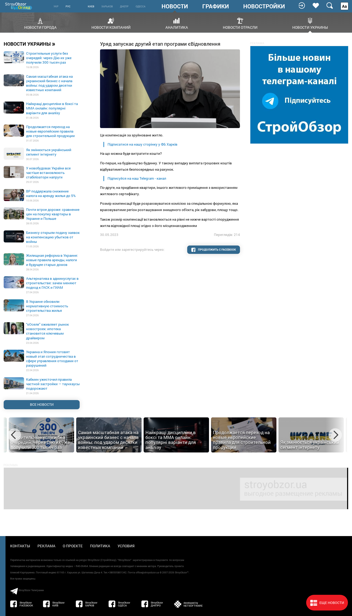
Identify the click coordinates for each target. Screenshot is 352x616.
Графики (215, 6)
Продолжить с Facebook (216, 249)
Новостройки (264, 6)
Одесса (140, 6)
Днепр (124, 6)
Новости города (40, 27)
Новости (175, 6)
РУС (68, 6)
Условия (126, 545)
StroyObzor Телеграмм (31, 590)
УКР (56, 6)
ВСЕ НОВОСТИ (42, 404)
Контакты (20, 545)
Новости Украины (310, 27)
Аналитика (176, 27)
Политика (100, 545)
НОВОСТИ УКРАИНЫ (29, 43)
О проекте (73, 545)
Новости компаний (111, 27)
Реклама (46, 545)
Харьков (107, 6)
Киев (91, 6)
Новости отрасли (240, 27)
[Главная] (19, 6)
